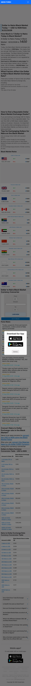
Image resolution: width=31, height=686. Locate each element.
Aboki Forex (6, 2)
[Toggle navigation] (28, 2)
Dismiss (15, 351)
